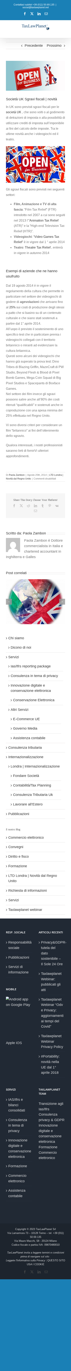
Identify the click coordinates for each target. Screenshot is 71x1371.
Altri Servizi (19, 710)
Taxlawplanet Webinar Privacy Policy (52, 1041)
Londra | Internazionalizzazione (35, 766)
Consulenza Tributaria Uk (33, 795)
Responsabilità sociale (19, 945)
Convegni (15, 847)
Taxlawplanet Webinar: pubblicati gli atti (51, 982)
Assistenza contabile (29, 738)
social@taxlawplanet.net (35, 7)
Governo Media (25, 728)
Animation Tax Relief (43, 220)
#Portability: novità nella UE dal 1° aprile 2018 (50, 1064)
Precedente (34, 46)
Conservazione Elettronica (33, 700)
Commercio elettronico (26, 837)
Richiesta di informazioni (27, 890)
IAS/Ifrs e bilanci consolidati (16, 1105)
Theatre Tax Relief (37, 247)
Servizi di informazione (18, 969)
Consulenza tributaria (25, 748)
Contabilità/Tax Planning (32, 785)
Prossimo (54, 46)
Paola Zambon (17, 475)
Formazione (17, 866)
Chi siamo (16, 638)
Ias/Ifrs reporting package (31, 666)
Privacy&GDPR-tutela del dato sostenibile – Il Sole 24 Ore (52, 953)
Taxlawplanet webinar (25, 910)
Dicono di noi (21, 647)
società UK (14, 112)
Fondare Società (26, 776)
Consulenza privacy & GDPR (51, 1117)
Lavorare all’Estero (28, 804)
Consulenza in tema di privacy (34, 676)
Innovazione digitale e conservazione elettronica (19, 1148)
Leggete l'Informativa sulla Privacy (25, 1260)
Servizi (13, 657)
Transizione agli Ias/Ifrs (51, 1106)
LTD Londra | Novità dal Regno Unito (32, 878)
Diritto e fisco (18, 856)
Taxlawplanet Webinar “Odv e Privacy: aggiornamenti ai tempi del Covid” (52, 1013)
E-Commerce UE (26, 719)
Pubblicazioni (18, 814)
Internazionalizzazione (25, 757)
